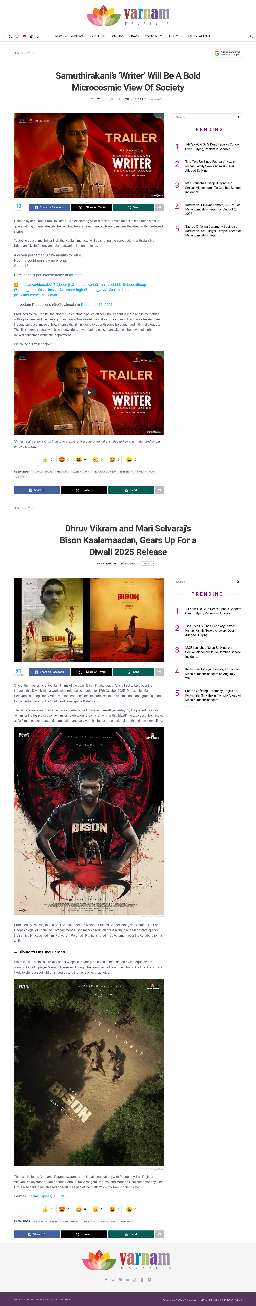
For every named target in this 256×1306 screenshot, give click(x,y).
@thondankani (82, 285)
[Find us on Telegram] (149, 1280)
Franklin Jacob (42, 472)
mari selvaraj (108, 1221)
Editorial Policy (211, 1300)
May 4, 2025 (128, 563)
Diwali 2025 (89, 1221)
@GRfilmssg (47, 290)
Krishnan (62, 472)
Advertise (169, 1300)
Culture (118, 36)
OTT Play (59, 1196)
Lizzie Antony (81, 472)
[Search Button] (251, 36)
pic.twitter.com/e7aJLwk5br (35, 295)
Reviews (77, 36)
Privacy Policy (233, 1300)
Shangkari (108, 563)
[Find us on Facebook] (4, 36)
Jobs (181, 1300)
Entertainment (200, 36)
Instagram (159, 917)
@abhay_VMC (95, 290)
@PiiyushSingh (71, 290)
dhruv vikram (69, 1221)
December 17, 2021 (130, 99)
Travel (134, 36)
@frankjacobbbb (108, 285)
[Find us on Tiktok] (134, 1280)
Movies (29, 53)
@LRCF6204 (118, 290)
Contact (192, 1300)
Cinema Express (39, 1196)
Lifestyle (174, 36)
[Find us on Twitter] (10, 36)
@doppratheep (134, 285)
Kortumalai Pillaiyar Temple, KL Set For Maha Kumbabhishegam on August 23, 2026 (212, 209)
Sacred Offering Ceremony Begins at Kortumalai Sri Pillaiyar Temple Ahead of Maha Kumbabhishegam (213, 231)
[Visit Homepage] (128, 16)
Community (153, 36)
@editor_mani (25, 290)
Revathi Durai (103, 99)
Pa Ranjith (126, 472)
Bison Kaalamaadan (45, 1221)
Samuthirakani (146, 472)
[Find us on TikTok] (31, 37)
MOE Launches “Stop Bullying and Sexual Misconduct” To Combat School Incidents (213, 187)
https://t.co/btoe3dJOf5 (37, 285)
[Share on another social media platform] (159, 207)
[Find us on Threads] (38, 37)
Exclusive (97, 36)
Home (17, 53)
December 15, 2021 (97, 305)
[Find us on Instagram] (17, 36)
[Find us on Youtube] (24, 36)
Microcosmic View (104, 472)
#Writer (75, 275)
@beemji (63, 285)
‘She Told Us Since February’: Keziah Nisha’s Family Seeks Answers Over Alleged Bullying (210, 166)
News (59, 36)
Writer (20, 477)
